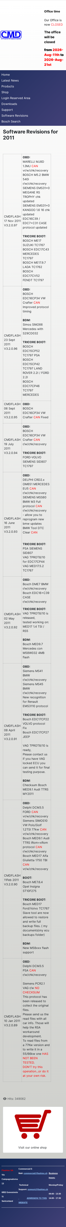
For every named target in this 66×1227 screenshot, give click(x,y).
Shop (5, 92)
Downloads (9, 104)
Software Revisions (14, 115)
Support (7, 110)
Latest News (10, 80)
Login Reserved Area (15, 98)
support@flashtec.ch (38, 1189)
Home (5, 74)
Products (7, 86)
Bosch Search (10, 121)
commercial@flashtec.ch (35, 1173)
